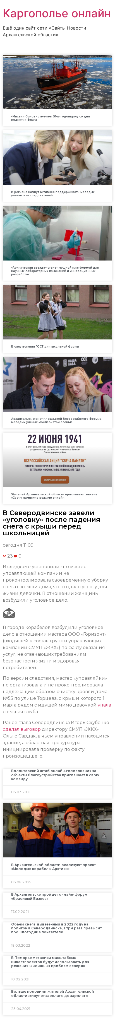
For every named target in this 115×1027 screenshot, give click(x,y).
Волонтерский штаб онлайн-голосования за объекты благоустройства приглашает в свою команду (55, 775)
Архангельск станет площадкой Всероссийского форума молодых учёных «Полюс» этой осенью (56, 420)
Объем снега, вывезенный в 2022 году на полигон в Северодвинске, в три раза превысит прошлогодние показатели (56, 928)
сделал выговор (22, 729)
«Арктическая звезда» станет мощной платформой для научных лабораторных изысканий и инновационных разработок (55, 271)
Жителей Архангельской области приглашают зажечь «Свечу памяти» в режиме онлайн (54, 496)
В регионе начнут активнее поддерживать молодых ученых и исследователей (53, 193)
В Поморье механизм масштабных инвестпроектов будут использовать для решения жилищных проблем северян (50, 962)
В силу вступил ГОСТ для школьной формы (45, 346)
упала (104, 705)
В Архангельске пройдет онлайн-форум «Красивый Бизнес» (49, 896)
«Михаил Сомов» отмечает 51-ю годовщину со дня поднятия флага (50, 118)
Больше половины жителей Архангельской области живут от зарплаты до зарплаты (52, 993)
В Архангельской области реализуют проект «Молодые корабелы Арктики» (53, 867)
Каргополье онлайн (57, 13)
